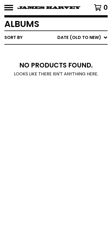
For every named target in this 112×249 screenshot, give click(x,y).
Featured (57, 51)
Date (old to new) (68, 104)
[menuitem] (56, 37)
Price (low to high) (69, 112)
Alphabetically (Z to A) (74, 86)
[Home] (48, 7)
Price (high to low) (69, 121)
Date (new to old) (68, 95)
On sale (55, 60)
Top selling (59, 69)
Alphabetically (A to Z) (74, 78)
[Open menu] (8, 7)
